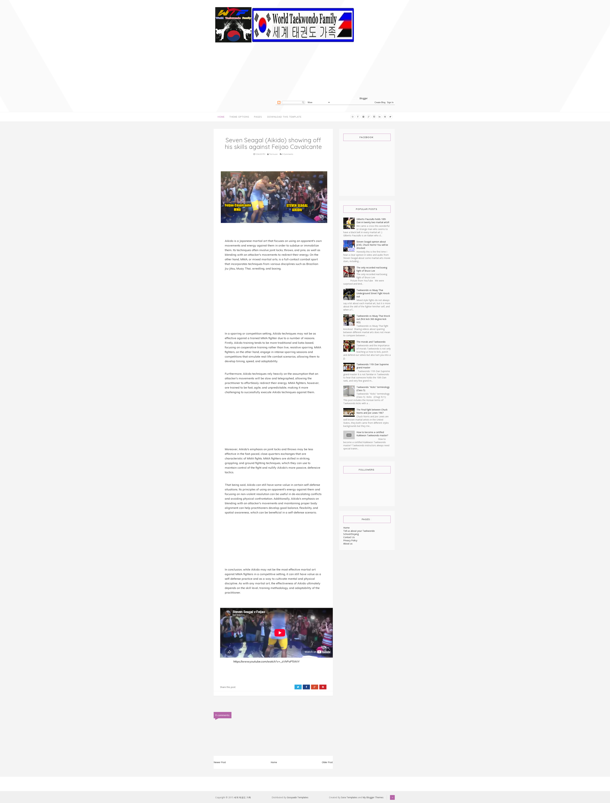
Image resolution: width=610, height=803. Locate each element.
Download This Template (284, 116)
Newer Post (220, 762)
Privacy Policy (350, 540)
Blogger (363, 98)
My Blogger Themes (373, 797)
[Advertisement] (335, 74)
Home (221, 116)
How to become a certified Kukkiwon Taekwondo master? (372, 434)
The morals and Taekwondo (371, 341)
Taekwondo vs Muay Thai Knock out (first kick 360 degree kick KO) (373, 319)
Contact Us (349, 537)
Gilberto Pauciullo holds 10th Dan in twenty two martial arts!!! (372, 221)
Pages (258, 116)
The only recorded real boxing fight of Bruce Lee (371, 269)
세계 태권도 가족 (242, 797)
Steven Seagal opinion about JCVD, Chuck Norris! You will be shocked (372, 244)
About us (347, 543)
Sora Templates (349, 797)
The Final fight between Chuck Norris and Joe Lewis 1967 (371, 411)
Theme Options (239, 116)
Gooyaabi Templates (297, 797)
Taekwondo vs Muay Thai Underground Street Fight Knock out (373, 293)
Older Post (327, 762)
